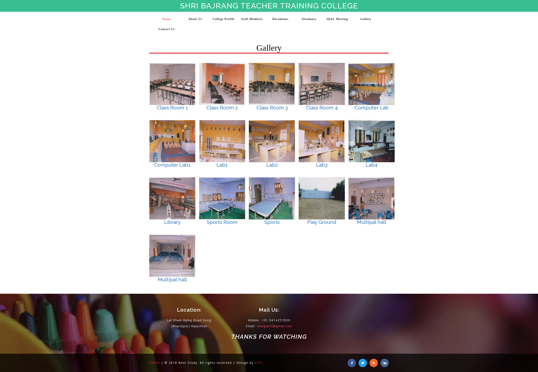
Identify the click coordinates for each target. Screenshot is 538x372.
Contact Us (166, 29)
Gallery (365, 19)
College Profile (224, 19)
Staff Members (252, 19)
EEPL (259, 363)
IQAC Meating (337, 19)
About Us (195, 19)
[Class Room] (205, 144)
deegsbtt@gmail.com (274, 326)
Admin (155, 363)
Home (166, 19)
